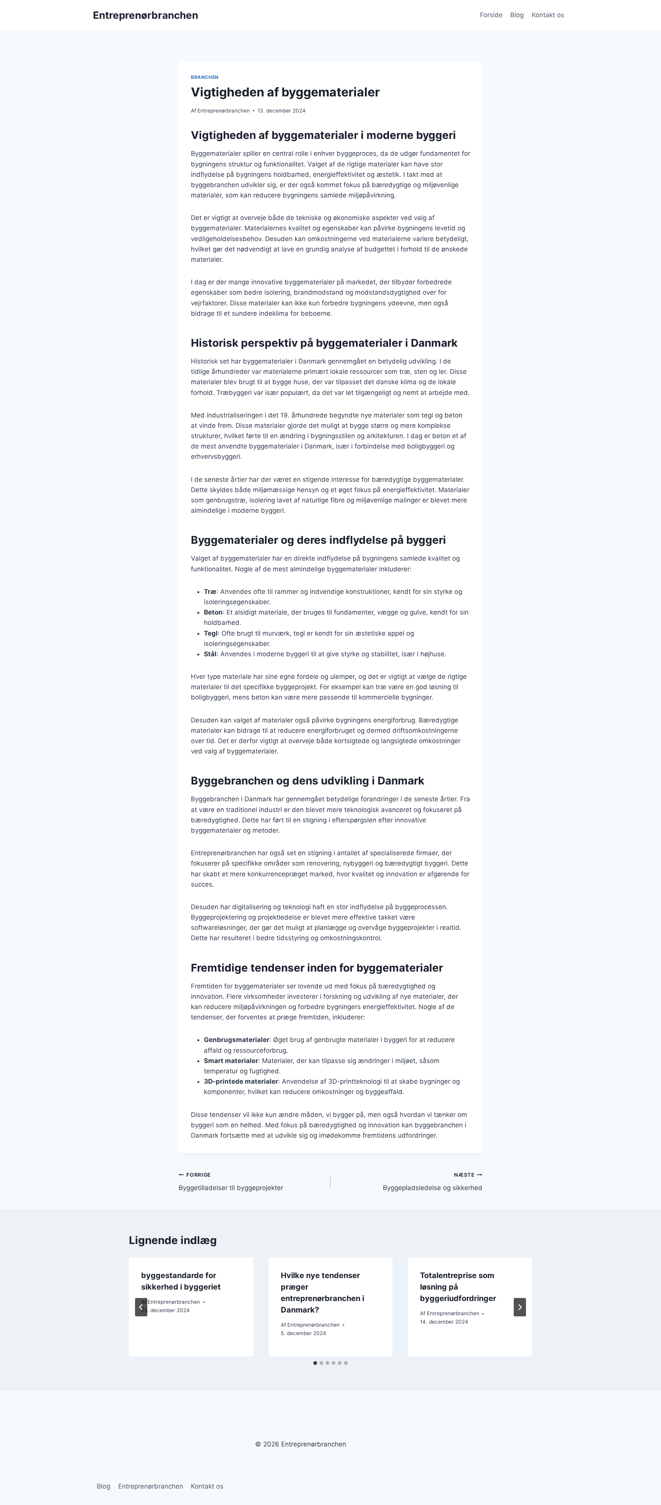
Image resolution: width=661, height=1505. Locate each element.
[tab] (315, 1363)
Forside (491, 15)
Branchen (205, 77)
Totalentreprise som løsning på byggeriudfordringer (458, 1287)
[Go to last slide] (141, 1307)
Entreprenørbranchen (223, 111)
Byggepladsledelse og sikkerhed (432, 1182)
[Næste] (520, 1307)
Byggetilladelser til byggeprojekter (231, 1182)
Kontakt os (548, 15)
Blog (517, 15)
